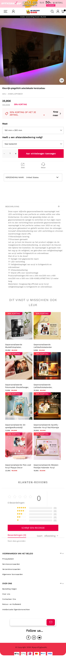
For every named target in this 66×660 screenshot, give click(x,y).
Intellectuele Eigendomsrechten (16, 609)
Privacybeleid (8, 559)
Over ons (6, 594)
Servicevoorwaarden (11, 564)
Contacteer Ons (9, 599)
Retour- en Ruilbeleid (11, 604)
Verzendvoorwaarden (11, 569)
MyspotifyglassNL (40, 647)
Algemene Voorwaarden (12, 574)
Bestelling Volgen (9, 589)
